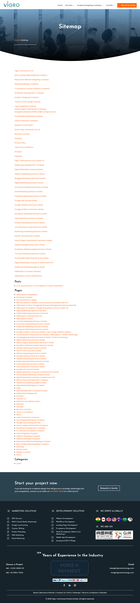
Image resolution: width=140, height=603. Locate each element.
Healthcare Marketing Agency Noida (30, 267)
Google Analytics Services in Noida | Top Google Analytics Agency (43, 332)
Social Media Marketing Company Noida (33, 375)
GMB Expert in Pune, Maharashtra (28, 276)
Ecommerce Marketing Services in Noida (31, 187)
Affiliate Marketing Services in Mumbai (32, 313)
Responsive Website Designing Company (32, 79)
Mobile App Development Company (29, 165)
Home (60, 5)
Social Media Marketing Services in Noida (32, 258)
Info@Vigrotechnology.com (122, 572)
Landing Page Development (67, 525)
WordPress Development (65, 522)
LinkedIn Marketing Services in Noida (30, 222)
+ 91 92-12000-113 (17, 568)
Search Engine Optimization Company (30, 109)
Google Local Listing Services (28, 423)
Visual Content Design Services (27, 102)
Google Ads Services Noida (26, 200)
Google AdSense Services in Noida (29, 205)
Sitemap (18, 138)
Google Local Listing (20, 525)
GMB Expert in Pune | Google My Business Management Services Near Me (46, 305)
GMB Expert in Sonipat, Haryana (28, 271)
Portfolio (18, 152)
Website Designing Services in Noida (30, 245)
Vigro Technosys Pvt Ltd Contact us (29, 160)
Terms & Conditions (24, 412)
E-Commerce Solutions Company (30, 431)
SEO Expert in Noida (24, 297)
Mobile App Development (26, 393)
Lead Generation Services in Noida (29, 218)
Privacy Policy (20, 143)
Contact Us (21, 399)
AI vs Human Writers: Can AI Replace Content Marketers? (39, 286)
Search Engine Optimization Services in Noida (33, 240)
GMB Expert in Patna (24, 318)
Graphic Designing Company (89, 5)
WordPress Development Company (29, 93)
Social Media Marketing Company (29, 116)
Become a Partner (22, 134)
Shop (18, 388)
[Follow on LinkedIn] (70, 585)
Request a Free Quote (24, 125)
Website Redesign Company (26, 84)
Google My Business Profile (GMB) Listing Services (35, 112)
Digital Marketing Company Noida (29, 169)
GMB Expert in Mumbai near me (29, 316)
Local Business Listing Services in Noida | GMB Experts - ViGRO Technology (47, 334)
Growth (109, 5)
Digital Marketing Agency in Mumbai (31, 310)
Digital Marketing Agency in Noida (30, 385)
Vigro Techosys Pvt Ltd (24, 71)
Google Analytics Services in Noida (29, 209)
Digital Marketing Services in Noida (29, 183)
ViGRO (19, 463)
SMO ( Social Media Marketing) (24, 522)
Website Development (64, 518)
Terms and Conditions (24, 147)
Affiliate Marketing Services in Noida (29, 174)
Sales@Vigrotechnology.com (122, 568)
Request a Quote (23, 452)
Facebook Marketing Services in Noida (30, 196)
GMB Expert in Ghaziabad (26, 294)
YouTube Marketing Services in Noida (30, 253)
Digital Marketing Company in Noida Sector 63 (34, 262)
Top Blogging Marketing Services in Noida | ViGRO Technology (42, 337)
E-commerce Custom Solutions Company (32, 88)
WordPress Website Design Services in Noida (33, 249)
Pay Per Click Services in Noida (27, 236)
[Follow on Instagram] (75, 585)
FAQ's (69, 593)
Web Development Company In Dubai (31, 391)
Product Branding (18, 532)
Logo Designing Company (25, 106)
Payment (18, 156)
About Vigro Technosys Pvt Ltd (27, 129)
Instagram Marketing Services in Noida (31, 214)
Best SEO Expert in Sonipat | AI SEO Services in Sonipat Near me (42, 302)
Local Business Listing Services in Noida (31, 227)
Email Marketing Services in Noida (28, 191)
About (18, 415)
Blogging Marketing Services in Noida (30, 178)
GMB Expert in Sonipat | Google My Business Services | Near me (42, 308)
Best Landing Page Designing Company (31, 75)
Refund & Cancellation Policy (28, 401)
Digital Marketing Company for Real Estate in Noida (37, 372)
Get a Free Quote (128, 5)
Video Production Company (26, 120)
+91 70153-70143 (57, 491)
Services (68, 5)
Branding (20, 447)
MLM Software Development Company (32, 380)
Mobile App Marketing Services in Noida (31, 231)
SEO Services (17, 518)
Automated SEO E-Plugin (26, 300)
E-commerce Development (66, 528)
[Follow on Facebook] (64, 585)
